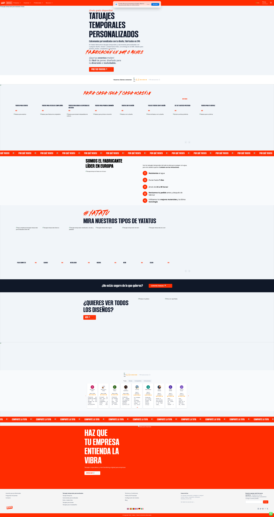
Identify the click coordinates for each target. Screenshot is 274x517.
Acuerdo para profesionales (13, 493)
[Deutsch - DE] (139, 509)
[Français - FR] (136, 509)
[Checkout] (271, 3)
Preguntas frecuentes (11, 495)
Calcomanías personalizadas (70, 498)
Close (148, 4)
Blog (126, 500)
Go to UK (155, 4)
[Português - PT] (134, 509)
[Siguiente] (189, 142)
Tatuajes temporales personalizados (73, 493)
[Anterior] (185, 142)
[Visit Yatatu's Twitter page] (267, 509)
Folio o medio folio (68, 500)
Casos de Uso (184, 493)
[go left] (85, 396)
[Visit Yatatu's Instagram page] (258, 509)
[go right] (188, 396)
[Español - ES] (131, 509)
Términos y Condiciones (131, 493)
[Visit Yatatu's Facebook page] (265, 509)
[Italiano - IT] (142, 509)
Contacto (8, 498)
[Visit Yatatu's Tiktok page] (260, 509)
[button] (17, 2)
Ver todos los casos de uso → (188, 502)
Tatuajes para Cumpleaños (70, 505)
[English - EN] (128, 509)
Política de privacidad (131, 495)
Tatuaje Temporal (67, 495)
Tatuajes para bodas (68, 502)
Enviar (265, 502)
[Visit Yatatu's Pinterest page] (263, 509)
